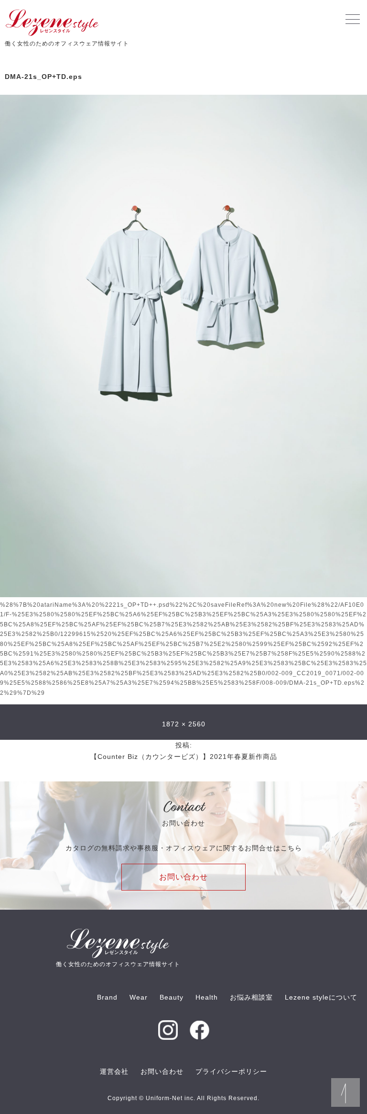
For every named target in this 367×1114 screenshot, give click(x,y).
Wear (139, 997)
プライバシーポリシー (231, 1071)
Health (206, 997)
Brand (107, 997)
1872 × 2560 (183, 724)
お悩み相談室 (251, 997)
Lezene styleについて (321, 997)
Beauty (172, 997)
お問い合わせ (183, 877)
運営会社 (114, 1071)
